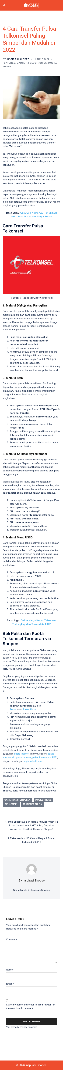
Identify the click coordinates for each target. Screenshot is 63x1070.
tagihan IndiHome (33, 761)
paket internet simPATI (44, 757)
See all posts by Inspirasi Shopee (31, 890)
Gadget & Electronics (32, 63)
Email (10, 983)
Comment (12, 939)
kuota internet (21, 753)
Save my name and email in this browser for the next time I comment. (30, 1006)
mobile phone (43, 800)
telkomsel (11, 804)
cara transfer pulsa (17, 800)
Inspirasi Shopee (18, 59)
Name (10, 969)
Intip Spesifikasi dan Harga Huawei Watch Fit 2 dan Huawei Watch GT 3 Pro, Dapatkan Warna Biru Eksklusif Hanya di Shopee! (33, 825)
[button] (4, 5)
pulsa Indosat (23, 757)
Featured (9, 63)
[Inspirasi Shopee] (31, 5)
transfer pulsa (32, 804)
